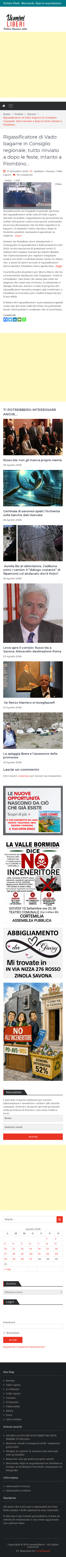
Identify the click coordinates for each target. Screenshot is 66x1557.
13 (30, 1248)
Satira (9, 1410)
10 (5, 1248)
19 (22, 1253)
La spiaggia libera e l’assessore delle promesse (30, 755)
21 (39, 1253)
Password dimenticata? (31, 1346)
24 (5, 1259)
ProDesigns (43, 1550)
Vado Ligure (13, 1384)
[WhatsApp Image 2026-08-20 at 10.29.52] (33, 925)
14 (39, 1248)
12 (22, 1248)
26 (22, 1259)
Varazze (11, 1397)
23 (56, 1253)
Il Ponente (12, 1402)
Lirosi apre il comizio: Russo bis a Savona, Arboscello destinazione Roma (32, 649)
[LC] (33, 837)
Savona (50, 171)
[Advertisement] (33, 65)
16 (56, 1248)
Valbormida (13, 1406)
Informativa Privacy (18, 1486)
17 (5, 1253)
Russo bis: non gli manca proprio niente (32, 460)
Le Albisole (12, 1389)
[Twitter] (10, 319)
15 (47, 1248)
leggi (18, 235)
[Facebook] (6, 319)
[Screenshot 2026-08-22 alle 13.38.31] (33, 1083)
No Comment (25, 174)
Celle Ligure (13, 1393)
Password (9, 1322)
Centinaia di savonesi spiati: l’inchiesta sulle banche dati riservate (31, 513)
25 (13, 1259)
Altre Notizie (14, 1419)
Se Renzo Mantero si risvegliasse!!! (29, 702)
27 (30, 1259)
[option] (42, 3)
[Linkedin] (15, 319)
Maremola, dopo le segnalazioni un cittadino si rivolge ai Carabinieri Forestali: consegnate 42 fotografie (34, 1467)
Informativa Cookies (18, 1490)
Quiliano (39, 171)
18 (13, 1253)
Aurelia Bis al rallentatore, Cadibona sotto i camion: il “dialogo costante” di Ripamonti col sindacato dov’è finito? (31, 569)
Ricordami (13, 1332)
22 (47, 1253)
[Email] (19, 319)
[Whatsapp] (24, 319)
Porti (9, 1415)
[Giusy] (33, 980)
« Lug (7, 1269)
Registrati (9, 1346)
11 (13, 1248)
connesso (23, 776)
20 (30, 1253)
